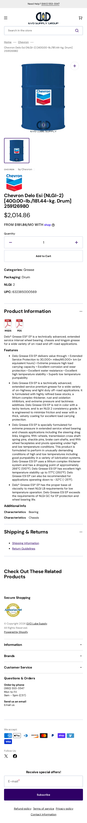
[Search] (77, 30)
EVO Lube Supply (37, 623)
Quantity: (9, 233)
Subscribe (43, 794)
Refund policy (22, 808)
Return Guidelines (23, 548)
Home (8, 42)
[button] (5, 17)
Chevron (23, 42)
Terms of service (43, 808)
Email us (9, 705)
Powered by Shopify (16, 632)
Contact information (43, 814)
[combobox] (43, 30)
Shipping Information (25, 543)
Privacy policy (64, 808)
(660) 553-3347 (50, 3)
